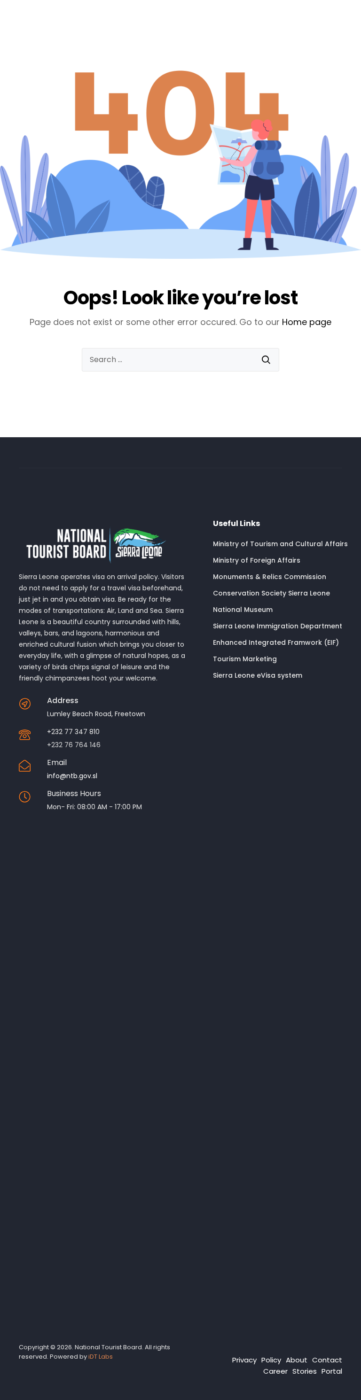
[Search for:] (180, 359)
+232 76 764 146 (74, 745)
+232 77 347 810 (73, 731)
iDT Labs (100, 1356)
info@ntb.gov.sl (72, 776)
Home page (306, 322)
